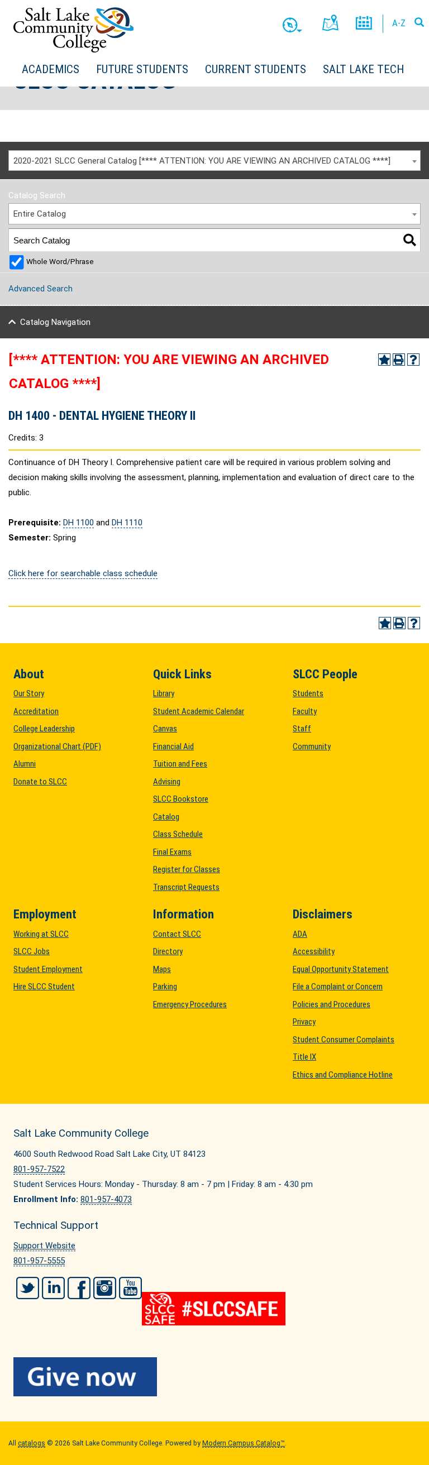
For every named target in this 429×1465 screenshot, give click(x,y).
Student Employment (48, 969)
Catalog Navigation (55, 322)
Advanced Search (40, 289)
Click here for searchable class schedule (83, 573)
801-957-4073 (106, 1199)
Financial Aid (173, 746)
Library (163, 693)
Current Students (255, 69)
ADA (300, 934)
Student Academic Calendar (198, 711)
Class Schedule (178, 834)
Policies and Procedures (331, 1004)
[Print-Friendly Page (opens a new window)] (399, 359)
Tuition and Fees (180, 764)
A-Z (399, 22)
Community (312, 746)
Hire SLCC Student (44, 987)
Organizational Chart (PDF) (57, 746)
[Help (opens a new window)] (413, 359)
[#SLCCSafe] (214, 1308)
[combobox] (214, 160)
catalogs (31, 1443)
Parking (165, 987)
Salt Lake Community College (73, 29)
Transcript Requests (186, 887)
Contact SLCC (177, 934)
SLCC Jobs (31, 951)
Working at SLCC (41, 934)
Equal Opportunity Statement (341, 969)
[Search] (410, 239)
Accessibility (314, 951)
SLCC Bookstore (180, 799)
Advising (166, 782)
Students (308, 693)
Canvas (165, 729)
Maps (162, 969)
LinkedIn (53, 1288)
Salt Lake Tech (363, 69)
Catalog (166, 817)
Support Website (44, 1246)
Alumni (24, 764)
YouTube (130, 1288)
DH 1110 (127, 523)
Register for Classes (186, 869)
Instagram (104, 1288)
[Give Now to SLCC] (214, 1376)
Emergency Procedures (190, 1004)
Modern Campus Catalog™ (243, 1443)
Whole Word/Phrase (60, 261)
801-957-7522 (39, 1169)
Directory (168, 951)
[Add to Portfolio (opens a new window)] (384, 359)
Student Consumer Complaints (343, 1040)
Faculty (305, 711)
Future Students (142, 69)
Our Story (28, 693)
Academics (50, 69)
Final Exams (172, 852)
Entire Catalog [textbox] (39, 214)
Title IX (304, 1057)
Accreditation (36, 711)
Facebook (79, 1288)
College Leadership (44, 729)
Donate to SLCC (40, 782)
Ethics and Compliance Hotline (343, 1075)
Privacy (304, 1022)
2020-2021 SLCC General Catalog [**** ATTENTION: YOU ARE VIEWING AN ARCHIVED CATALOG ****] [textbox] (201, 161)
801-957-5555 (39, 1261)
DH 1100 (78, 523)
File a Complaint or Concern (338, 987)
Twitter (27, 1288)
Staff (302, 729)
